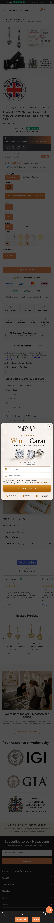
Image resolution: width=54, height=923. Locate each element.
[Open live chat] (49, 909)
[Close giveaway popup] (49, 426)
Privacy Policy (43, 482)
